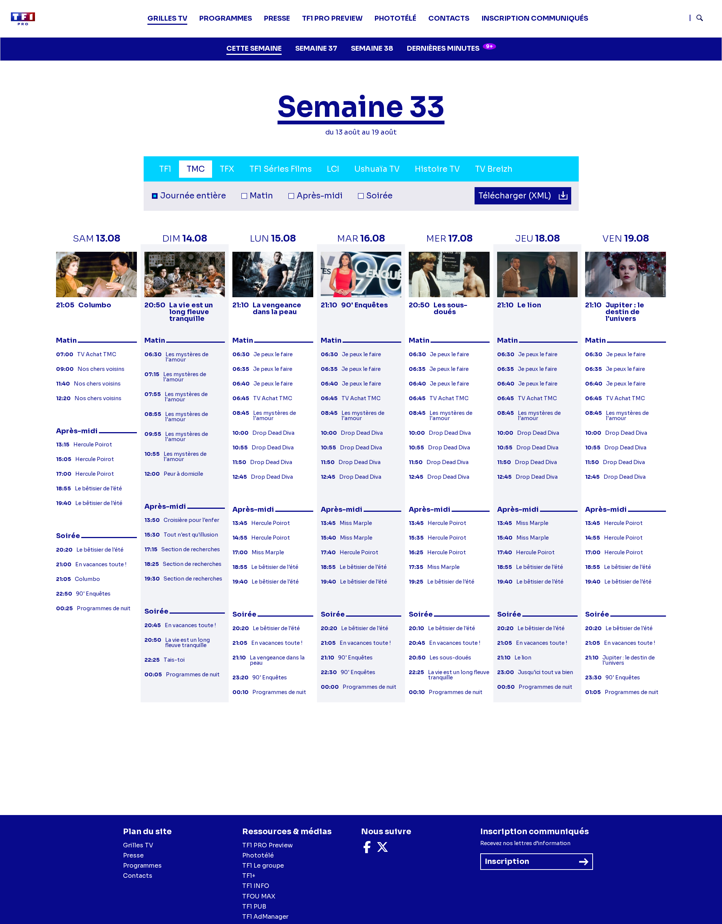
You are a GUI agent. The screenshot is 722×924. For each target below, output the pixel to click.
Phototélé (395, 18)
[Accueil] (26, 19)
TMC (196, 169)
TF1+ (248, 876)
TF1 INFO (255, 886)
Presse (277, 18)
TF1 (165, 169)
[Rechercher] (703, 19)
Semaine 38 (372, 48)
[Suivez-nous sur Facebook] (367, 849)
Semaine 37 (316, 48)
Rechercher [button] (697, 18)
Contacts (137, 876)
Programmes (142, 866)
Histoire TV (437, 169)
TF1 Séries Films (280, 169)
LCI (333, 169)
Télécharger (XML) (515, 196)
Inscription (507, 861)
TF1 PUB (254, 906)
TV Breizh (494, 169)
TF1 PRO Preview (267, 845)
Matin (261, 196)
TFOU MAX (258, 896)
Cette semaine (254, 48)
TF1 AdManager (265, 917)
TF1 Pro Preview (332, 18)
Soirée (379, 196)
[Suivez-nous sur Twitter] (382, 849)
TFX (227, 169)
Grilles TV (167, 18)
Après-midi (320, 196)
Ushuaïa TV (377, 169)
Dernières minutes (450, 48)
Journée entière (193, 196)
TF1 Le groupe (263, 866)
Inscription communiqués (534, 18)
